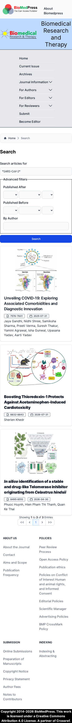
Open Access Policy (53, 559)
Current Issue (29, 66)
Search (36, 238)
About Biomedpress (53, 11)
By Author (10, 218)
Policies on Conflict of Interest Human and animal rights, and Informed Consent (53, 584)
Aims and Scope (15, 562)
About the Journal (16, 547)
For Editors (27, 98)
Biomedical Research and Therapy (56, 34)
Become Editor (30, 121)
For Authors (27, 90)
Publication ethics (52, 567)
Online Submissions (17, 651)
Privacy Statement (16, 679)
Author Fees (12, 687)
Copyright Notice (15, 671)
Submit (24, 114)
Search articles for (13, 163)
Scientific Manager (52, 609)
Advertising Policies (53, 616)
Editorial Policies (51, 601)
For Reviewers (29, 106)
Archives (25, 74)
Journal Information (33, 82)
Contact (9, 555)
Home (23, 58)
